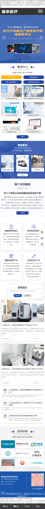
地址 (38, 506)
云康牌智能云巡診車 (33, 82)
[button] (41, 37)
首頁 (6, 506)
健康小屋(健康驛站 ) (11, 82)
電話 (28, 506)
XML (23, 496)
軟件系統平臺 (11, 77)
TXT (26, 496)
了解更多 (22, 136)
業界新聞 (17, 295)
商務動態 (27, 295)
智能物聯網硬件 (33, 77)
